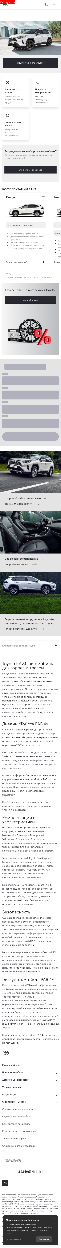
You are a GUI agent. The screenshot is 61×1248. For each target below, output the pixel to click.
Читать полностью (13, 1239)
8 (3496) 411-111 (30, 1171)
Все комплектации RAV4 (18, 503)
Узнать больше (30, 299)
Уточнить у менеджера (30, 169)
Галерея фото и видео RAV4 (20, 628)
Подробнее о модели (16, 564)
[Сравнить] (43, 197)
